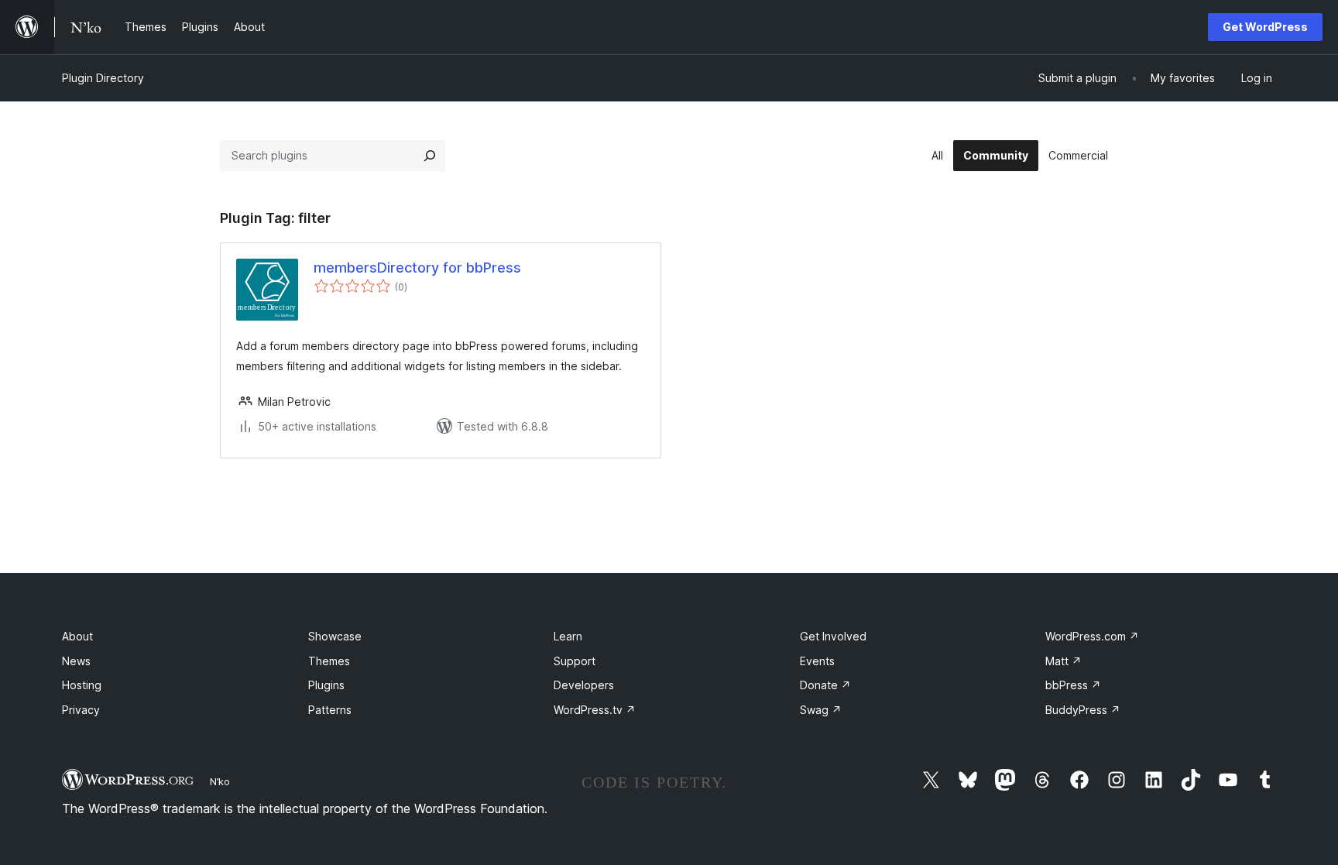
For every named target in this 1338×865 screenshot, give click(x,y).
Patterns (330, 709)
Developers (584, 685)
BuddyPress (1082, 709)
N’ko (220, 781)
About (77, 636)
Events (817, 661)
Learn (568, 636)
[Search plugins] (429, 155)
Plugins (326, 685)
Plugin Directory (103, 77)
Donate (825, 685)
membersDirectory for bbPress (417, 267)
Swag (821, 709)
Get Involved (833, 636)
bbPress (1073, 685)
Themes (329, 661)
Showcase (335, 636)
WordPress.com (1092, 636)
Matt (1063, 661)
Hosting (81, 685)
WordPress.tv (595, 709)
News (76, 661)
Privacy (81, 709)
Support (574, 661)
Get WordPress (1265, 26)
